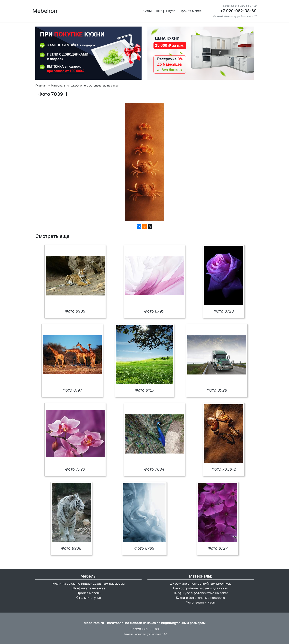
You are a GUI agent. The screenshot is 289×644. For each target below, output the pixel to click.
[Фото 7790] (75, 433)
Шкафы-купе (165, 11)
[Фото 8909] (75, 275)
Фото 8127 (144, 390)
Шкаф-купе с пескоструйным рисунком (201, 583)
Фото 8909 (75, 311)
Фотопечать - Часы (200, 602)
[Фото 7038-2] (223, 433)
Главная (40, 85)
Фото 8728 (224, 311)
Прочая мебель (191, 11)
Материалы (58, 85)
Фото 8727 (218, 548)
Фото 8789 (144, 548)
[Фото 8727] (217, 512)
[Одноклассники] (144, 226)
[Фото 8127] (144, 354)
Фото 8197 (72, 390)
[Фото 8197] (72, 354)
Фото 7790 (75, 469)
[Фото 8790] (154, 275)
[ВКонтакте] (139, 226)
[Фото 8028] (216, 354)
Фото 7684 (154, 469)
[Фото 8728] (223, 275)
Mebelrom (45, 10)
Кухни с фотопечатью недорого (200, 598)
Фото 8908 (71, 548)
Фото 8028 (217, 390)
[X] (150, 226)
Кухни (147, 11)
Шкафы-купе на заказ (88, 588)
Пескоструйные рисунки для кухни (200, 588)
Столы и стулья (88, 598)
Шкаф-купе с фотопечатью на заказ (95, 85)
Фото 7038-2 (224, 469)
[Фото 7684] (154, 434)
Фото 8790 (154, 311)
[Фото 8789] (144, 512)
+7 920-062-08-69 (238, 10)
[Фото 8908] (71, 512)
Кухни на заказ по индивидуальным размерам (88, 583)
